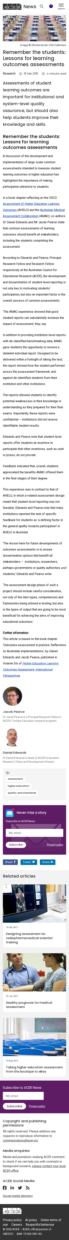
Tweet (27, 862)
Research (9, 73)
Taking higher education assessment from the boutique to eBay (34, 1069)
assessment (15, 779)
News (29, 6)
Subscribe (16, 845)
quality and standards (22, 793)
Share (9, 862)
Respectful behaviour (40, 1224)
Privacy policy (55, 844)
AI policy (31, 1220)
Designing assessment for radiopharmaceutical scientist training (29, 938)
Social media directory (18, 1196)
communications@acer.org (20, 1140)
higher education (18, 786)
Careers (17, 1224)
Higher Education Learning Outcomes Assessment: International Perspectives (30, 669)
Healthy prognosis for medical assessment (29, 1004)
